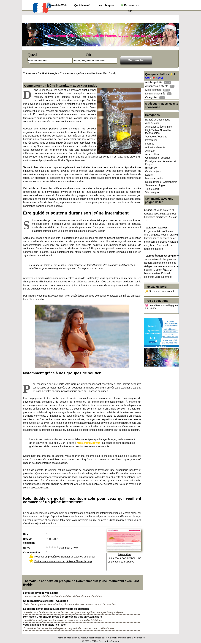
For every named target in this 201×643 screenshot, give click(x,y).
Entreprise (151, 167)
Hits (25, 534)
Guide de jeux (153, 171)
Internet (149, 143)
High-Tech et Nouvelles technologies (158, 131)
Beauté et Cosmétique (157, 119)
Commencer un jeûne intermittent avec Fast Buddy (88, 73)
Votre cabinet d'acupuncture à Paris (44, 624)
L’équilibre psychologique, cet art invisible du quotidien (56, 609)
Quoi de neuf (82, 5)
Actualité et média (155, 147)
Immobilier (151, 140)
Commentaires (32, 552)
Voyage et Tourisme (156, 136)
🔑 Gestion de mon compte (160, 291)
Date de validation (29, 541)
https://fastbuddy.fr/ (88, 443)
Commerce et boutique (158, 157)
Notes (26, 547)
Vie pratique (152, 192)
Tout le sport (152, 189)
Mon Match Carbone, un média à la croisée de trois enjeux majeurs (62, 616)
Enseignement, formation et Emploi (160, 163)
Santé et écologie (155, 185)
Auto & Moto (152, 123)
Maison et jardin (154, 178)
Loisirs (149, 174)
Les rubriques (106, 5)
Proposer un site (131, 6)
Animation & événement (158, 126)
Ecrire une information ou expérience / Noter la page (63, 561)
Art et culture (152, 154)
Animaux (150, 150)
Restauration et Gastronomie (161, 182)
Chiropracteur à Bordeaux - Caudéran (45, 601)
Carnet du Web (58, 5)
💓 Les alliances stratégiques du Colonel (161, 306)
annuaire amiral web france (131, 637)
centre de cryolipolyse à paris (40, 593)
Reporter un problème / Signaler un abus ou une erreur (64, 556)
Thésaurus (29, 73)
